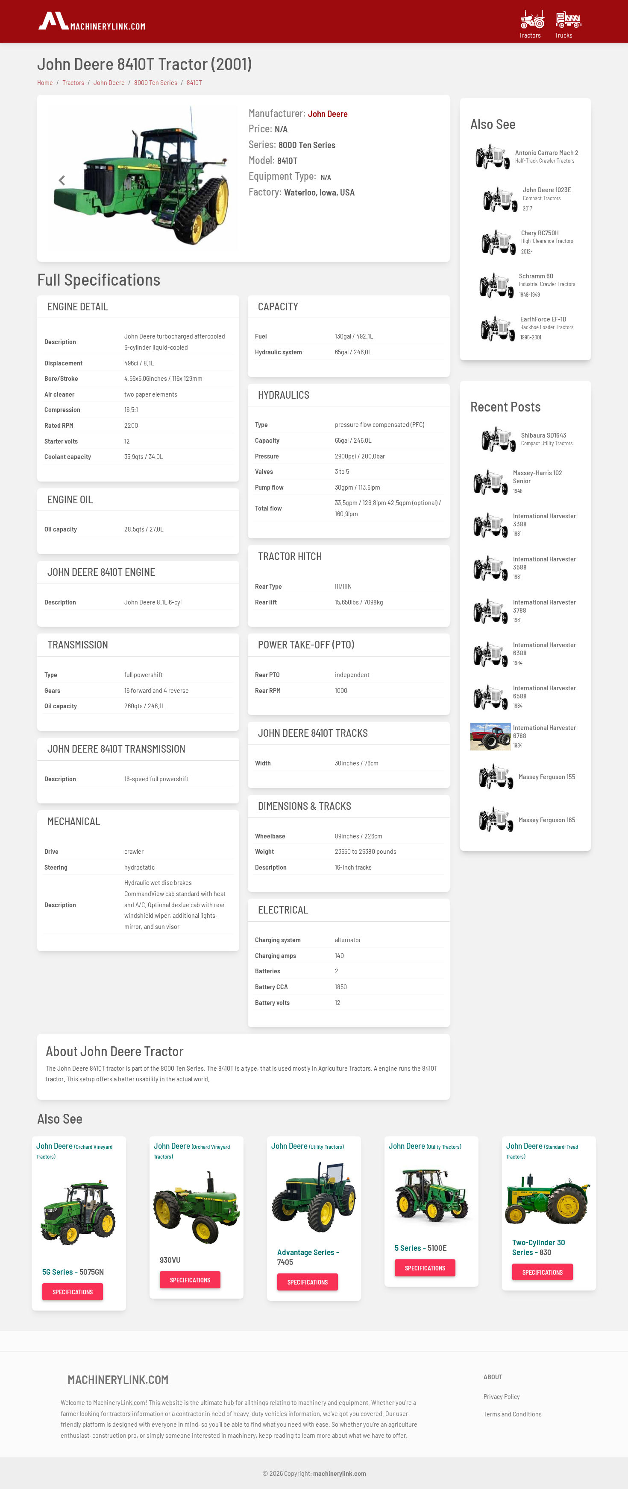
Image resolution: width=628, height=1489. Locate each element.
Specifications (73, 1292)
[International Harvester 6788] (491, 736)
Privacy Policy (502, 1396)
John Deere (328, 113)
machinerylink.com (339, 1473)
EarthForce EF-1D (543, 319)
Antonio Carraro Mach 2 (546, 152)
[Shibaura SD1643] (499, 439)
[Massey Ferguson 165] (497, 819)
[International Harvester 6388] (491, 654)
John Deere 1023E (547, 189)
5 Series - (411, 1248)
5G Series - (60, 1271)
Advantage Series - (308, 1252)
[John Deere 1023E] (501, 199)
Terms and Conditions (513, 1414)
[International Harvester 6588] (491, 697)
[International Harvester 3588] (491, 568)
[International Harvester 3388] (491, 525)
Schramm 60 (536, 276)
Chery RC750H (540, 232)
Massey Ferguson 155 (547, 776)
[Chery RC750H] (499, 242)
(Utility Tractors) (326, 1146)
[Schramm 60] (497, 285)
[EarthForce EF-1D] (499, 328)
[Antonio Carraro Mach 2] (493, 156)
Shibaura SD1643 (543, 435)
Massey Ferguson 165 (547, 819)
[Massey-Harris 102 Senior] (491, 482)
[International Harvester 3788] (491, 611)
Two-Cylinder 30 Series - (538, 1247)
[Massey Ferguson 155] (497, 776)
